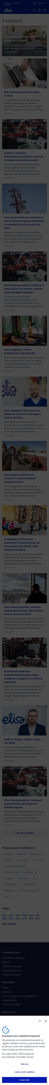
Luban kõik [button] (24, 1080)
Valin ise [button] (24, 1064)
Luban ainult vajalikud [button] (24, 1072)
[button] (41, 1021)
